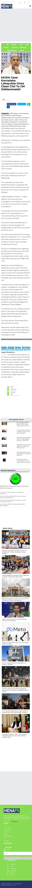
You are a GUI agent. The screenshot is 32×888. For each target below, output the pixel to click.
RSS (11, 875)
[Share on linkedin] (8, 107)
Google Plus (13, 868)
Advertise (6, 834)
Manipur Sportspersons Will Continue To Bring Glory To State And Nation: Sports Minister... (14, 552)
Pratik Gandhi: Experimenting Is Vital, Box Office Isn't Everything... (14, 620)
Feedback (6, 841)
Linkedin (12, 873)
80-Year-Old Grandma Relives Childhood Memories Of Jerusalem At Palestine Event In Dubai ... (15, 690)
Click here (14, 821)
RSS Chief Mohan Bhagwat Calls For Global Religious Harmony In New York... (24, 439)
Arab (21, 44)
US (5, 44)
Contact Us (7, 832)
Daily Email (13, 871)
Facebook (12, 864)
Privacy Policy (7, 829)
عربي (20, 2)
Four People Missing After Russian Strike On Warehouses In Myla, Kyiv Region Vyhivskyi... (15, 711)
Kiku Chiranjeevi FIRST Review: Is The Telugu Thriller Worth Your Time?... (23, 424)
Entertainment (9, 50)
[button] (24, 2)
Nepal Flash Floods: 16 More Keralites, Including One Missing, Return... (24, 446)
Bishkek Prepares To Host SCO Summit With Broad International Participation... (15, 599)
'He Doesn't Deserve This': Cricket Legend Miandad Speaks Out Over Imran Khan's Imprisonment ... (14, 736)
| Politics (5, 47)
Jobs (5, 838)
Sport (21, 50)
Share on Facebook (12, 104)
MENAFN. (12, 883)
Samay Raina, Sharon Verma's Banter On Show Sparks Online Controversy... (24, 461)
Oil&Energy (24, 47)
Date (3, 99)
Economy (14, 47)
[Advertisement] (16, 25)
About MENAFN (8, 836)
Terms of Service (8, 827)
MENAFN (5, 113)
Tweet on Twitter (21, 104)
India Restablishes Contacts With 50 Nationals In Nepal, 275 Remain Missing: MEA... (15, 576)
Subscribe (17, 858)
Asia (27, 44)
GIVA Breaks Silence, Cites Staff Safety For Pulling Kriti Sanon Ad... (24, 454)
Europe (14, 44)
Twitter (12, 866)
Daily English (8, 847)
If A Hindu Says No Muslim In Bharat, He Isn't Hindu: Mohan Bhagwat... (24, 431)
